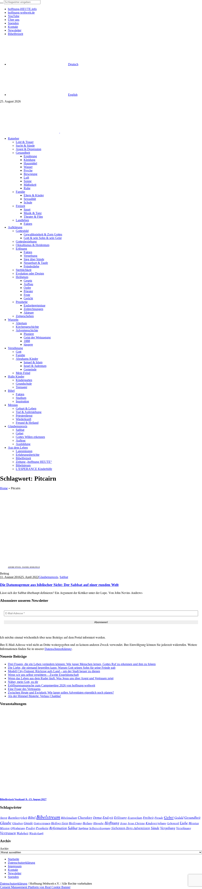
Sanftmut (83, 828)
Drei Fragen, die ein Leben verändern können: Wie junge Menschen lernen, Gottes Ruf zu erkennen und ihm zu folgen (82, 664)
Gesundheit (192, 817)
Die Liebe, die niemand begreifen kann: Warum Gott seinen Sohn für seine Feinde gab (61, 667)
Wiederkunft (36, 833)
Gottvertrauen (42, 823)
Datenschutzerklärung (58, 649)
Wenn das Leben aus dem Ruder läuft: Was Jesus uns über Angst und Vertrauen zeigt (60, 678)
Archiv (4, 848)
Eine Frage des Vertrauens (24, 689)
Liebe (184, 822)
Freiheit (148, 817)
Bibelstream (48, 816)
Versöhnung (183, 828)
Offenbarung (17, 828)
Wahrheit (22, 833)
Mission (5, 828)
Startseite (13, 859)
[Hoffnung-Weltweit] (88, 131)
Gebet (169, 817)
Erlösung (120, 817)
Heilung (88, 823)
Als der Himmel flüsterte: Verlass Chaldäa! (34, 696)
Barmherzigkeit (17, 817)
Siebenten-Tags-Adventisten (130, 828)
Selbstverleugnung (99, 828)
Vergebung (167, 827)
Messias (194, 823)
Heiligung (75, 823)
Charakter (85, 817)
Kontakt (13, 869)
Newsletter (14, 873)
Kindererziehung (156, 823)
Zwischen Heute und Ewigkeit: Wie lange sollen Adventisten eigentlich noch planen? (61, 692)
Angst (3, 817)
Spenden (13, 877)
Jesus (123, 823)
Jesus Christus (136, 823)
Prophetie (42, 828)
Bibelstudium (69, 818)
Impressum (15, 866)
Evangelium (135, 818)
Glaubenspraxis (48, 577)
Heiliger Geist (59, 823)
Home (4, 488)
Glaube (5, 822)
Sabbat (64, 577)
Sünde (155, 827)
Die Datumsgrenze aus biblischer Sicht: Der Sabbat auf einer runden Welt (59, 585)
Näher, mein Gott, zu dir (23, 682)
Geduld (178, 817)
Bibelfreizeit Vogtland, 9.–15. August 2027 (23, 799)
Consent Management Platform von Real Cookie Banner (35, 887)
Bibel (32, 817)
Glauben (17, 823)
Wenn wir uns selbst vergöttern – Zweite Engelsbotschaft (43, 674)
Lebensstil (173, 823)
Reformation (58, 827)
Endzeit (108, 817)
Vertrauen (8, 832)
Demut (97, 817)
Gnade (28, 823)
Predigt (30, 828)
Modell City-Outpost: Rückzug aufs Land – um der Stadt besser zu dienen (54, 671)
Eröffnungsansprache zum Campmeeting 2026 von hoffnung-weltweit (51, 685)
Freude (158, 817)
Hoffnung (112, 822)
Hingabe (98, 823)
